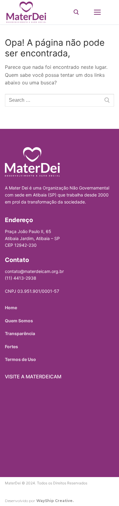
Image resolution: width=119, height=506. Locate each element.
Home (11, 307)
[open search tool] (76, 12)
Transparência (20, 333)
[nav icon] (97, 12)
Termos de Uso (20, 359)
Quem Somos (19, 320)
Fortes (11, 346)
